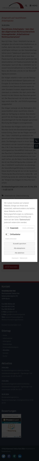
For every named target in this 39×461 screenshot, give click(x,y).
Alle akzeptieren (19, 248)
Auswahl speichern (19, 244)
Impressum (15, 258)
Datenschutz (25, 220)
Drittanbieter (15, 234)
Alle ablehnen (19, 253)
